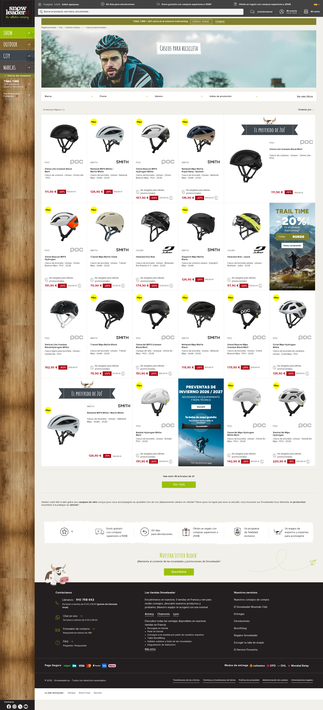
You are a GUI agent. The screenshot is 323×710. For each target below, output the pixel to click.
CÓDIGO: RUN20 (200, 21)
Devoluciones (242, 621)
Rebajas (72, 693)
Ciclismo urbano (72, 28)
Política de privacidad (249, 680)
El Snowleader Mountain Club (250, 607)
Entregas (239, 614)
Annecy (149, 614)
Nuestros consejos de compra (251, 599)
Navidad (98, 693)
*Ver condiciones (292, 287)
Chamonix (163, 614)
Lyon (176, 614)
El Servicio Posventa (245, 649)
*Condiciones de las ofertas (186, 680)
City (60, 28)
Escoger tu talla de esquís (249, 642)
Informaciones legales (302, 680)
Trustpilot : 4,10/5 (51, 5)
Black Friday (84, 693)
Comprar (220, 21)
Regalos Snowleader (246, 635)
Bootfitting (240, 628)
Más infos (150, 649)
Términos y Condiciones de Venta (219, 680)
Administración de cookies (275, 680)
